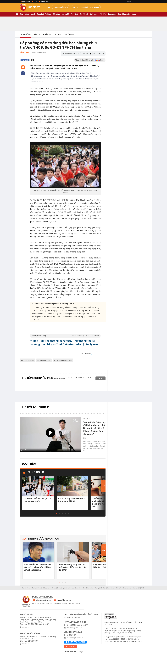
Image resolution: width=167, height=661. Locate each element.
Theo (65, 336)
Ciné (27, 14)
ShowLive (44, 1)
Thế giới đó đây (100, 588)
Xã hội (86, 14)
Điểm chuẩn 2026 (61, 7)
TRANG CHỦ (17, 14)
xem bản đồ (26, 627)
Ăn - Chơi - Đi (76, 14)
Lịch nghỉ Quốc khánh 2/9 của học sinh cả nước (37, 499)
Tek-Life (118, 588)
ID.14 (35, 1)
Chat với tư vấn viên (76, 642)
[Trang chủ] (23, 67)
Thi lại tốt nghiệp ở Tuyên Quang (86, 7)
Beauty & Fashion (44, 14)
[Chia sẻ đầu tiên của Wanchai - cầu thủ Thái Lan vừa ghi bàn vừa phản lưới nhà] (38, 552)
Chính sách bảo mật (73, 652)
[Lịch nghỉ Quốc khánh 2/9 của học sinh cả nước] (38, 486)
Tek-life (103, 14)
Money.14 (65, 14)
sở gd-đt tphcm (28, 360)
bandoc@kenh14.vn (64, 600)
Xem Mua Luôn (124, 14)
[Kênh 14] (26, 601)
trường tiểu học (44, 360)
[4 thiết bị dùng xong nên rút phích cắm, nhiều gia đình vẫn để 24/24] (73, 552)
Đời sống (56, 14)
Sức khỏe (94, 14)
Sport (54, 588)
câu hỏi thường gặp (43, 600)
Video (134, 14)
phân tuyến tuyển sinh (63, 360)
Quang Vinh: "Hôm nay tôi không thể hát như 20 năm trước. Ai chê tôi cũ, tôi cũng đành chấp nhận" (94, 428)
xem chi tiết (70, 647)
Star (21, 14)
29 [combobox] (69, 377)
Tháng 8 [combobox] (78, 377)
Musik (33, 14)
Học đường (112, 14)
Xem (100, 378)
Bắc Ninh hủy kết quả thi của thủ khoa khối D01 (71, 499)
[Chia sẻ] (23, 73)
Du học (58, 34)
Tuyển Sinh (69, 34)
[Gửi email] (32, 60)
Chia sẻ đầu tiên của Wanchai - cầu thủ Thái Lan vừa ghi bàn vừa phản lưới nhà (38, 567)
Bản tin (36, 34)
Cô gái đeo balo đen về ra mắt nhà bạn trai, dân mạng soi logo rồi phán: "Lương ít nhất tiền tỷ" (65, 76)
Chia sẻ (25, 60)
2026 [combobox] (89, 377)
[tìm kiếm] (145, 1)
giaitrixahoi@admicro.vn (75, 638)
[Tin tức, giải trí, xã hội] (32, 7)
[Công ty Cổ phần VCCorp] (111, 616)
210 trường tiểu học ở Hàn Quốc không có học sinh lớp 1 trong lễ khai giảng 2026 (60, 73)
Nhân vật (47, 34)
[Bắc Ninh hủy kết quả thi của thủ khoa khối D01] (72, 486)
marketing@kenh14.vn (74, 628)
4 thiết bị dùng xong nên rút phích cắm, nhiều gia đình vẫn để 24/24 (72, 567)
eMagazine (26, 1)
